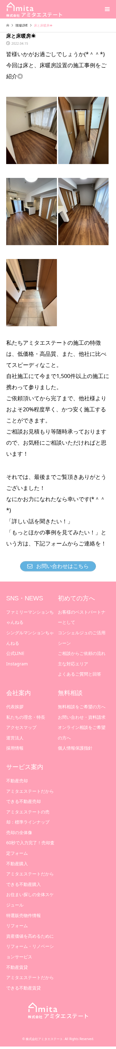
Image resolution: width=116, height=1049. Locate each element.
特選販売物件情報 (23, 915)
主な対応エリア (73, 664)
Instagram (17, 664)
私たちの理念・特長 (25, 717)
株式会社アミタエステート (44, 1039)
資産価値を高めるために (30, 936)
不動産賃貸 (17, 967)
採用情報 (15, 748)
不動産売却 (17, 781)
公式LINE (15, 653)
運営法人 (15, 738)
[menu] (106, 9)
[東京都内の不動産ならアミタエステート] (34, 9)
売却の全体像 (19, 832)
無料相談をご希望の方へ (81, 707)
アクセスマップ (21, 727)
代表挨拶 (15, 707)
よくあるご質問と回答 (79, 674)
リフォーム (17, 925)
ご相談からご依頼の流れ (81, 653)
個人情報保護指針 (75, 748)
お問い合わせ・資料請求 (81, 717)
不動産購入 (17, 863)
